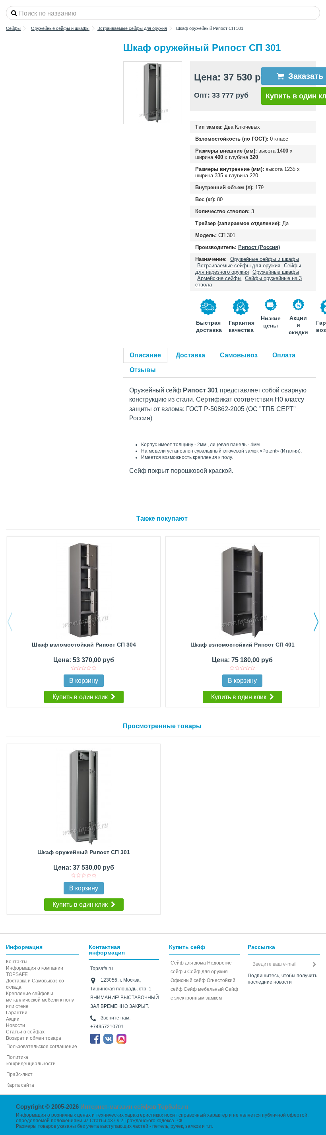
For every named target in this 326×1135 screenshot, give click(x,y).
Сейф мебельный (204, 989)
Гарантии (16, 1012)
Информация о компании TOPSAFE (34, 971)
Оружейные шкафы (275, 272)
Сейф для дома (188, 963)
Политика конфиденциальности (31, 1060)
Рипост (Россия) (259, 247)
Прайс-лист (19, 1074)
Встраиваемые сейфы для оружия (238, 266)
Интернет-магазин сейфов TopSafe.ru (134, 1106)
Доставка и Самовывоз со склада (35, 984)
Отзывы (143, 370)
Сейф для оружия (207, 971)
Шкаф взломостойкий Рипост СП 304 (84, 644)
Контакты (16, 961)
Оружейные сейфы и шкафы (264, 259)
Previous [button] (10, 622)
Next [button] (316, 622)
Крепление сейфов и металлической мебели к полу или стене (40, 1000)
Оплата (283, 355)
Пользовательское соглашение (41, 1046)
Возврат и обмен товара (33, 1038)
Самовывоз (239, 355)
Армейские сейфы (219, 278)
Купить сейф (187, 947)
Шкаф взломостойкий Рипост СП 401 (242, 644)
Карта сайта (20, 1085)
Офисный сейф (188, 980)
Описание (145, 355)
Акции (12, 1019)
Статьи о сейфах (25, 1032)
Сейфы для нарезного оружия (248, 269)
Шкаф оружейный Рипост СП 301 (83, 852)
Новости (15, 1025)
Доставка (190, 355)
